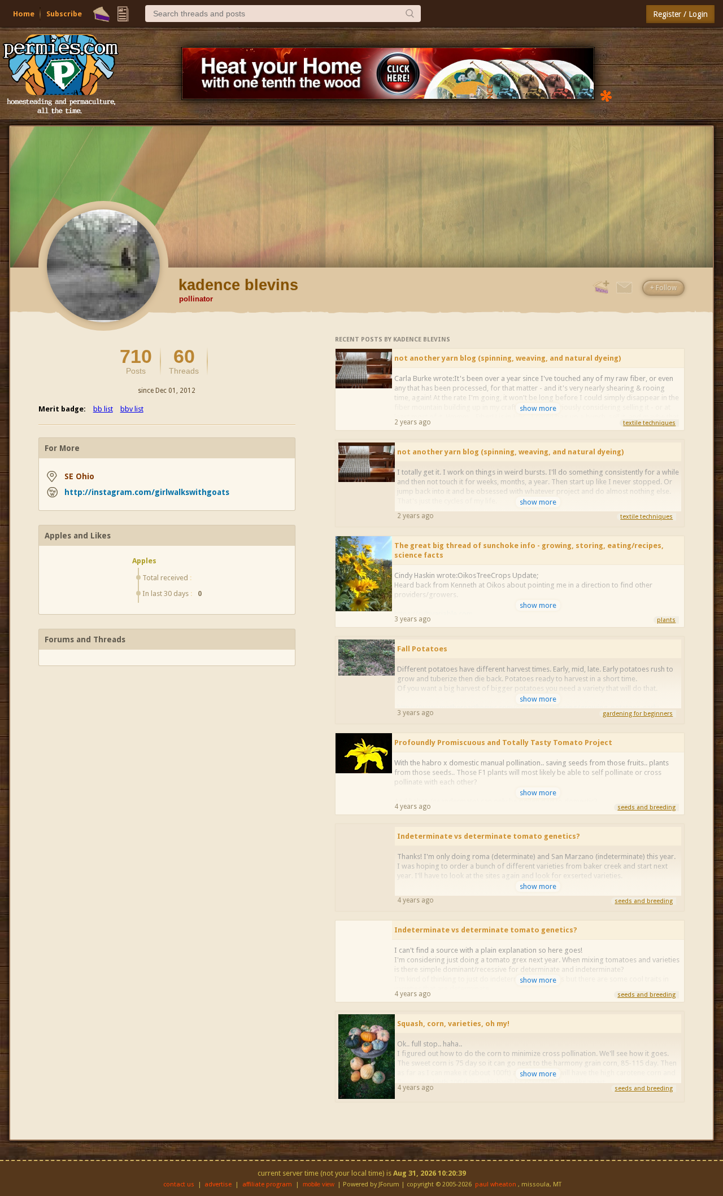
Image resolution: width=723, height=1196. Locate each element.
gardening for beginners (638, 713)
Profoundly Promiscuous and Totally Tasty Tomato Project (503, 742)
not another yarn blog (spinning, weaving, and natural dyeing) (507, 358)
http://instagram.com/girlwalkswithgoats (146, 492)
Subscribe (64, 14)
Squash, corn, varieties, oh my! (453, 1023)
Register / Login (680, 14)
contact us (178, 1184)
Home (23, 14)
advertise (218, 1184)
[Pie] (101, 14)
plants (666, 620)
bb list (103, 409)
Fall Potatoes (422, 649)
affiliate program (267, 1184)
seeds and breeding (646, 807)
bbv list (131, 409)
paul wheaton (495, 1184)
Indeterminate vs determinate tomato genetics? (488, 836)
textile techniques (649, 423)
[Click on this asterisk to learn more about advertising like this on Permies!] (606, 95)
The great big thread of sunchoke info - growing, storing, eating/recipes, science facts (529, 550)
